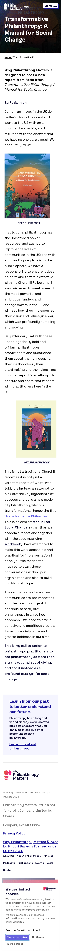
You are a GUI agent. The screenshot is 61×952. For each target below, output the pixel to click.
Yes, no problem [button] (17, 937)
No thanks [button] (38, 937)
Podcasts (9, 863)
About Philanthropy (29, 855)
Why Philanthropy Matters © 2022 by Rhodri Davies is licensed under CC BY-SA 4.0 (30, 846)
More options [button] (15, 943)
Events (39, 863)
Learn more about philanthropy (22, 746)
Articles (48, 855)
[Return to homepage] (16, 7)
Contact (8, 870)
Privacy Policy (14, 833)
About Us (8, 855)
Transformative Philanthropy (29, 516)
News (49, 863)
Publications (25, 863)
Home (8, 57)
